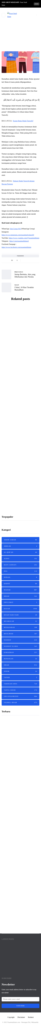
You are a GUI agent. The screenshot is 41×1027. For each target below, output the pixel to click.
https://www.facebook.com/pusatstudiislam (16, 247)
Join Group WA (15, 229)
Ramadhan (21, 46)
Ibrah (20, 596)
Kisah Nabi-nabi (20, 615)
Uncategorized (20, 696)
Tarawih (20, 255)
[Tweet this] (26, 260)
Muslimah (20, 634)
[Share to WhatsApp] (29, 260)
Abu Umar (16, 352)
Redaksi (31, 1017)
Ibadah (20, 590)
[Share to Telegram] (32, 260)
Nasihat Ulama (20, 646)
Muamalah (20, 621)
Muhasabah (20, 627)
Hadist (20, 583)
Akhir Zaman (20, 540)
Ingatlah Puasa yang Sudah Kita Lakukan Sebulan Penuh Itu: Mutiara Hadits (21, 343)
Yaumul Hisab (20, 702)
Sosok (20, 671)
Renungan (20, 659)
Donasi (20, 577)
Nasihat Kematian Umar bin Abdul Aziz (19, 960)
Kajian (20, 608)
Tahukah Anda (20, 684)
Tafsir (20, 677)
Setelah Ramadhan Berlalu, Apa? (20, 381)
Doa (20, 571)
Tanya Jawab (20, 690)
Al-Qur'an (20, 552)
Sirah (20, 665)
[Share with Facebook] (24, 260)
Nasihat (20, 640)
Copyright (10, 1017)
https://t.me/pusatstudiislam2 (19, 241)
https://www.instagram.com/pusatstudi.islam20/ (18, 235)
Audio (20, 558)
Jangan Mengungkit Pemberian (19, 887)
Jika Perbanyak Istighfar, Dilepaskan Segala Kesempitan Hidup (19, 796)
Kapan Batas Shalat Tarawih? (23, 121)
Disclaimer (21, 1017)
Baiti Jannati (20, 565)
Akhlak (20, 546)
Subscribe (20, 1006)
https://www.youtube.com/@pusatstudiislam (24, 238)
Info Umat (20, 602)
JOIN (36, 4)
